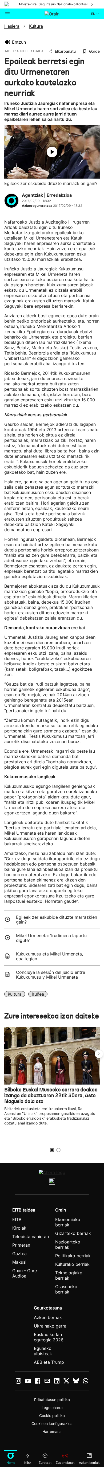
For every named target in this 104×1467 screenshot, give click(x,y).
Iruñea (38, 994)
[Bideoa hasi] (52, 152)
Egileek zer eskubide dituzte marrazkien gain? (56, 919)
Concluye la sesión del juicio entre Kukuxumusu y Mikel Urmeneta (50, 975)
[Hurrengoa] (92, 4)
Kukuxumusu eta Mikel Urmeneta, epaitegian (49, 956)
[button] (99, 1054)
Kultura (15, 994)
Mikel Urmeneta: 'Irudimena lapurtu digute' (51, 938)
